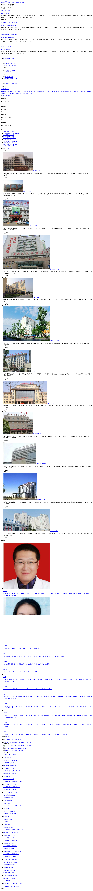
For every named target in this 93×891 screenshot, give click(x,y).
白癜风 (22, 2)
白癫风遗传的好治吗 (8, 142)
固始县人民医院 (33, 225)
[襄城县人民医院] (20, 499)
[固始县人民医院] (16, 225)
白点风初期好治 (5, 13)
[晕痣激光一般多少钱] (9, 63)
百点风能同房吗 (7, 71)
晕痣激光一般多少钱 (8, 58)
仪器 (9, 2)
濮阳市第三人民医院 (55, 340)
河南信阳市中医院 (35, 371)
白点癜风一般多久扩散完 (9, 65)
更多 (7, 148)
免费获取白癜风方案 (6, 7)
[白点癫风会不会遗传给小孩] (11, 83)
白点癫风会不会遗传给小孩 (10, 78)
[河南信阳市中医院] (17, 371)
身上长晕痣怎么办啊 (8, 145)
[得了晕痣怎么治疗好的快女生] (9, 22)
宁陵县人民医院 (37, 297)
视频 (4, 2)
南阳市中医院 (36, 170)
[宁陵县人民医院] (18, 297)
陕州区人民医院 (27, 191)
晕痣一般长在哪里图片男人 (10, 144)
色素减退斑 (17, 2)
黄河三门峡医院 (54, 531)
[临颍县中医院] (25, 403)
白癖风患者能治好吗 (6, 49)
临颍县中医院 (50, 403)
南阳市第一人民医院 (55, 269)
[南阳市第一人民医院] (26, 269)
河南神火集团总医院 (41, 463)
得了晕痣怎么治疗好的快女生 (8, 25)
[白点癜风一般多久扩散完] (10, 70)
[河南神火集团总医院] (19, 463)
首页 (2, 2)
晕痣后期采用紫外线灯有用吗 (8, 37)
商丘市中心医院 (37, 433)
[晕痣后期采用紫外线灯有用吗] (9, 34)
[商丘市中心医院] (18, 433)
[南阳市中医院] (18, 170)
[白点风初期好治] (5, 10)
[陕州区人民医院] (13, 191)
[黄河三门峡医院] (26, 531)
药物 (11, 2)
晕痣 (13, 2)
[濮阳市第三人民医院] (26, 340)
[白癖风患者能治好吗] (6, 46)
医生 (6, 2)
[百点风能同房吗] (8, 77)
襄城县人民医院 (41, 499)
